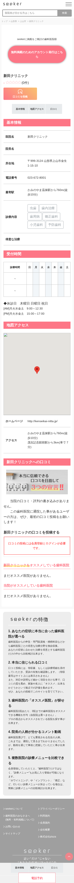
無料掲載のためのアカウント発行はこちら (37, 54)
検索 (64, 12)
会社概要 (45, 829)
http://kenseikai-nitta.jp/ (43, 421)
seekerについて (14, 808)
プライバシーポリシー (52, 808)
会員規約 (45, 822)
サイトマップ (12, 833)
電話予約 (37, 878)
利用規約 (45, 815)
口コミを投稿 (20, 96)
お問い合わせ (12, 826)
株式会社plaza (48, 836)
